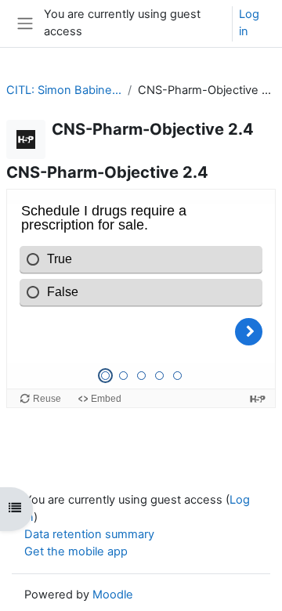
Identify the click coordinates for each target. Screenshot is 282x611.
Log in (249, 22)
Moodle (112, 595)
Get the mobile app (76, 551)
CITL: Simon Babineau (63, 90)
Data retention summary (89, 534)
